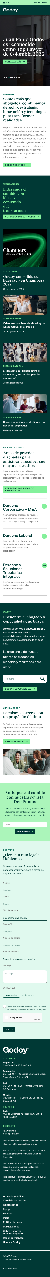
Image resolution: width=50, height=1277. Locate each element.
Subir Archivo (9, 988)
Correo (6, 896)
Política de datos (12, 1222)
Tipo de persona (10, 910)
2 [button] (6, 77)
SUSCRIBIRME (23, 831)
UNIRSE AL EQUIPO (15, 741)
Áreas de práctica (13, 1196)
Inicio (6, 1217)
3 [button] (10, 77)
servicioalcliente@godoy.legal (16, 1170)
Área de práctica (11, 951)
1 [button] (4, 77)
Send (7, 1029)
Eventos (7, 1213)
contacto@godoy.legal (26, 1180)
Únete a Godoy (12, 1242)
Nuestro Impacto (13, 1233)
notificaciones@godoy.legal (24, 1144)
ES (4, 3)
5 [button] (16, 77)
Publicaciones (11, 1226)
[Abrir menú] (44, 10)
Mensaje (7, 965)
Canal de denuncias (14, 1200)
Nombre (7, 883)
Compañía (8, 924)
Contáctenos (40, 3)
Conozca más (13, 62)
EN (7, 3)
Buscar (42, 679)
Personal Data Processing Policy (25, 1006)
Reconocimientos (13, 1237)
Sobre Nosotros (15, 165)
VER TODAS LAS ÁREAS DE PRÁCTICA (19, 489)
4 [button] (14, 77)
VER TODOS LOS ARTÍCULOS (20, 217)
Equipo (7, 1209)
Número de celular (11, 938)
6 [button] (19, 77)
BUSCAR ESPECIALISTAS (18, 689)
